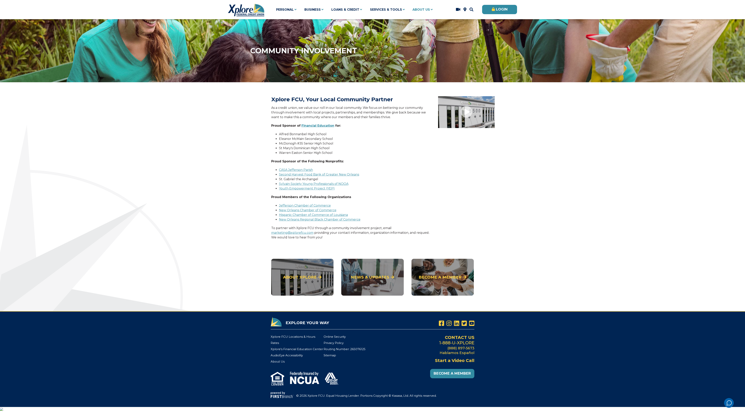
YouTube (471, 323)
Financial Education (317, 125)
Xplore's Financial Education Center (297, 349)
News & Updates (370, 277)
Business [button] (312, 9)
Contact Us (459, 337)
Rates (275, 343)
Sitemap (330, 355)
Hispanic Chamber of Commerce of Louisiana (313, 215)
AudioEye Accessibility (287, 355)
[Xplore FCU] (246, 9)
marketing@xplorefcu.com (292, 233)
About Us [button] (421, 9)
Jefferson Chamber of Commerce (305, 205)
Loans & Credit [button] (345, 9)
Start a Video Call (458, 9)
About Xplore (300, 277)
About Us (278, 361)
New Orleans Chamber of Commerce (307, 210)
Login (502, 9)
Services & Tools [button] (386, 9)
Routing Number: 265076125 (345, 349)
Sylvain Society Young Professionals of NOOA (313, 184)
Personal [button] (285, 9)
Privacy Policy (334, 343)
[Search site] (471, 9)
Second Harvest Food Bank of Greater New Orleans (319, 174)
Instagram (449, 323)
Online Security (335, 336)
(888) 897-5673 (460, 348)
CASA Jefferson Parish (296, 170)
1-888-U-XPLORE (456, 342)
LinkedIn (456, 323)
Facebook (441, 323)
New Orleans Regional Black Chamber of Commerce (319, 219)
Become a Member (440, 277)
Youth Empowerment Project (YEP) (307, 188)
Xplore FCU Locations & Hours (464, 9)
